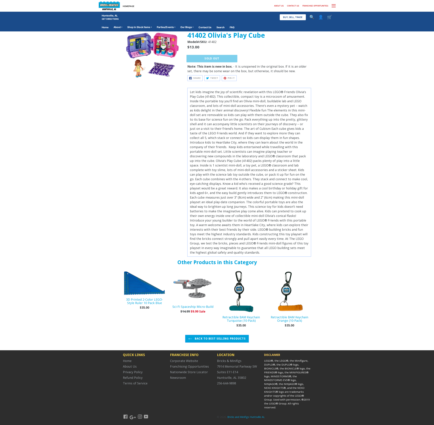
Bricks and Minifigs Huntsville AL (246, 417)
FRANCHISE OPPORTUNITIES (315, 6)
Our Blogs (186, 27)
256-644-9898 (226, 383)
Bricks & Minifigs (229, 361)
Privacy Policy (133, 372)
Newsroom (178, 378)
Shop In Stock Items (139, 27)
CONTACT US (293, 6)
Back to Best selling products (220, 338)
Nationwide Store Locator (189, 372)
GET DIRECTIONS (110, 19)
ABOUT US (279, 6)
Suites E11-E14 (227, 372)
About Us (130, 366)
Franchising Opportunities (189, 366)
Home (105, 27)
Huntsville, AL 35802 (231, 378)
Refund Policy (133, 378)
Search (220, 27)
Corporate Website (184, 361)
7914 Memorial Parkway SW (237, 366)
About (118, 27)
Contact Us (205, 27)
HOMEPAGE (128, 6)
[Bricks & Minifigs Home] (109, 6)
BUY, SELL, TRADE (292, 17)
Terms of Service (135, 383)
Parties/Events (166, 27)
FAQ (232, 27)
